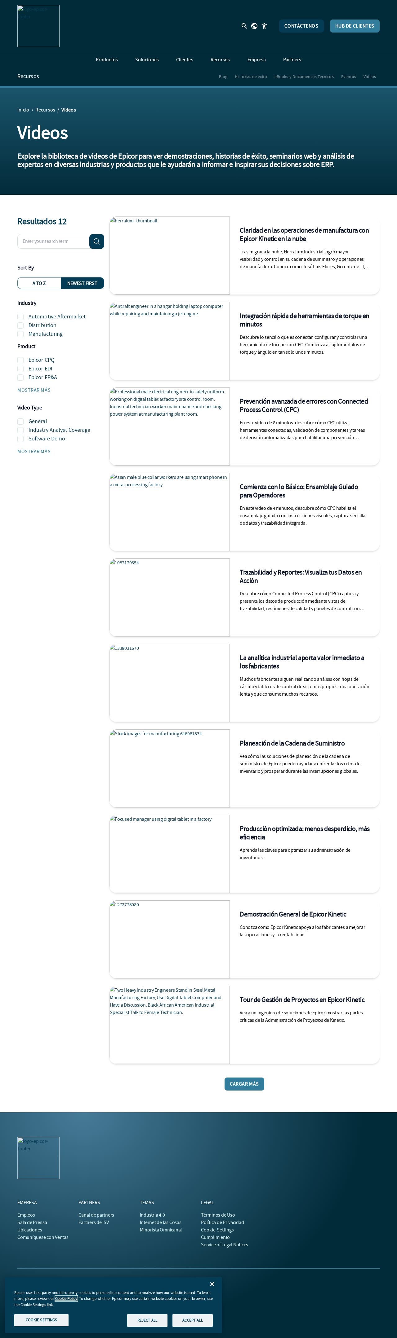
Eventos (348, 76)
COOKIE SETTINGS (41, 1320)
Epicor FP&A (43, 377)
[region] (113, 1305)
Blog (223, 76)
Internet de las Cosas (160, 1222)
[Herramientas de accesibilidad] (264, 26)
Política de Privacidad (222, 1222)
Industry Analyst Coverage (60, 430)
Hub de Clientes (354, 26)
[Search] (96, 241)
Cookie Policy (66, 1298)
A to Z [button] (39, 283)
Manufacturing (46, 334)
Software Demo (47, 438)
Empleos (26, 1215)
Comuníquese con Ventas (43, 1237)
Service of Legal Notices (224, 1245)
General (38, 421)
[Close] (212, 1284)
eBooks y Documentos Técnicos (304, 76)
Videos (370, 76)
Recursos (28, 76)
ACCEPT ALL (192, 1320)
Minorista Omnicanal (161, 1230)
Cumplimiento (215, 1237)
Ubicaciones (29, 1230)
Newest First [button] (82, 283)
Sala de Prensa (32, 1222)
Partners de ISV (93, 1222)
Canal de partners (96, 1215)
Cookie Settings (217, 1230)
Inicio (23, 110)
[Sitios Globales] (254, 26)
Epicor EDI (40, 368)
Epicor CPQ (42, 360)
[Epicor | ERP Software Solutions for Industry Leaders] (38, 26)
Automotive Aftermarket (57, 316)
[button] (60, 390)
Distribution (42, 325)
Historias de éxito (251, 76)
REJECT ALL (147, 1320)
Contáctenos (301, 26)
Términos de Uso (218, 1215)
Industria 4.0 (152, 1215)
